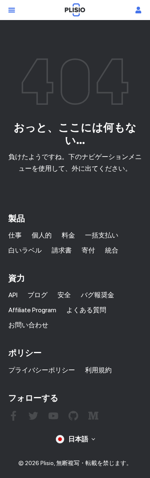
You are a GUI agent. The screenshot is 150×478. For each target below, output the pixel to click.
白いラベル (25, 250)
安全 (64, 295)
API (13, 295)
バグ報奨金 (97, 295)
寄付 (88, 250)
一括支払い (101, 235)
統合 (111, 250)
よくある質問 (86, 310)
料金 (68, 235)
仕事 (15, 235)
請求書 (62, 250)
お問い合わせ (28, 325)
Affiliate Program (32, 310)
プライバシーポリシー (41, 370)
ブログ (38, 295)
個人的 (42, 235)
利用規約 (98, 370)
